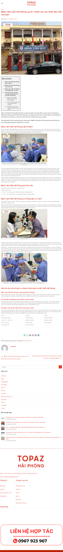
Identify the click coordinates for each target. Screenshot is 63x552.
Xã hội (3, 408)
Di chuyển (4, 384)
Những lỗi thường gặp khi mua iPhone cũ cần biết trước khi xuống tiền (25, 422)
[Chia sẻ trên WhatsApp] (24, 335)
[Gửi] (60, 366)
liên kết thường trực (26, 340)
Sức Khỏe (3, 405)
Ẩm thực (3, 376)
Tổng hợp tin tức (20, 486)
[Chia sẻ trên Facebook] (27, 335)
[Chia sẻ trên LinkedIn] (38, 335)
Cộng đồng (3, 496)
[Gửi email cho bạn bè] (33, 335)
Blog (2, 9)
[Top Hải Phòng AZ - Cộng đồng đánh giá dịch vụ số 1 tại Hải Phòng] (31, 3)
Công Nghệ (4, 381)
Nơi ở (2, 402)
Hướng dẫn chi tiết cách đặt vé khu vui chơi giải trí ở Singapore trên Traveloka (28, 432)
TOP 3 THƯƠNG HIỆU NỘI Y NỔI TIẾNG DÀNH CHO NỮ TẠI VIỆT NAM (25, 427)
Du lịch (3, 390)
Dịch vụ (3, 387)
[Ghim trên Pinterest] (35, 335)
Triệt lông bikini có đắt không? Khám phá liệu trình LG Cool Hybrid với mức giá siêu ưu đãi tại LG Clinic (33, 438)
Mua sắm (3, 399)
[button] (2, 3)
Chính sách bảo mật (6, 492)
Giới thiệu (2, 486)
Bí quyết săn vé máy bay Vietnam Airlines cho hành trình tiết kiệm (24, 417)
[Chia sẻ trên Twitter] (30, 335)
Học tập (3, 393)
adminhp (15, 19)
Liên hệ (2, 489)
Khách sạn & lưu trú (6, 396)
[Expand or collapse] (18, 78)
